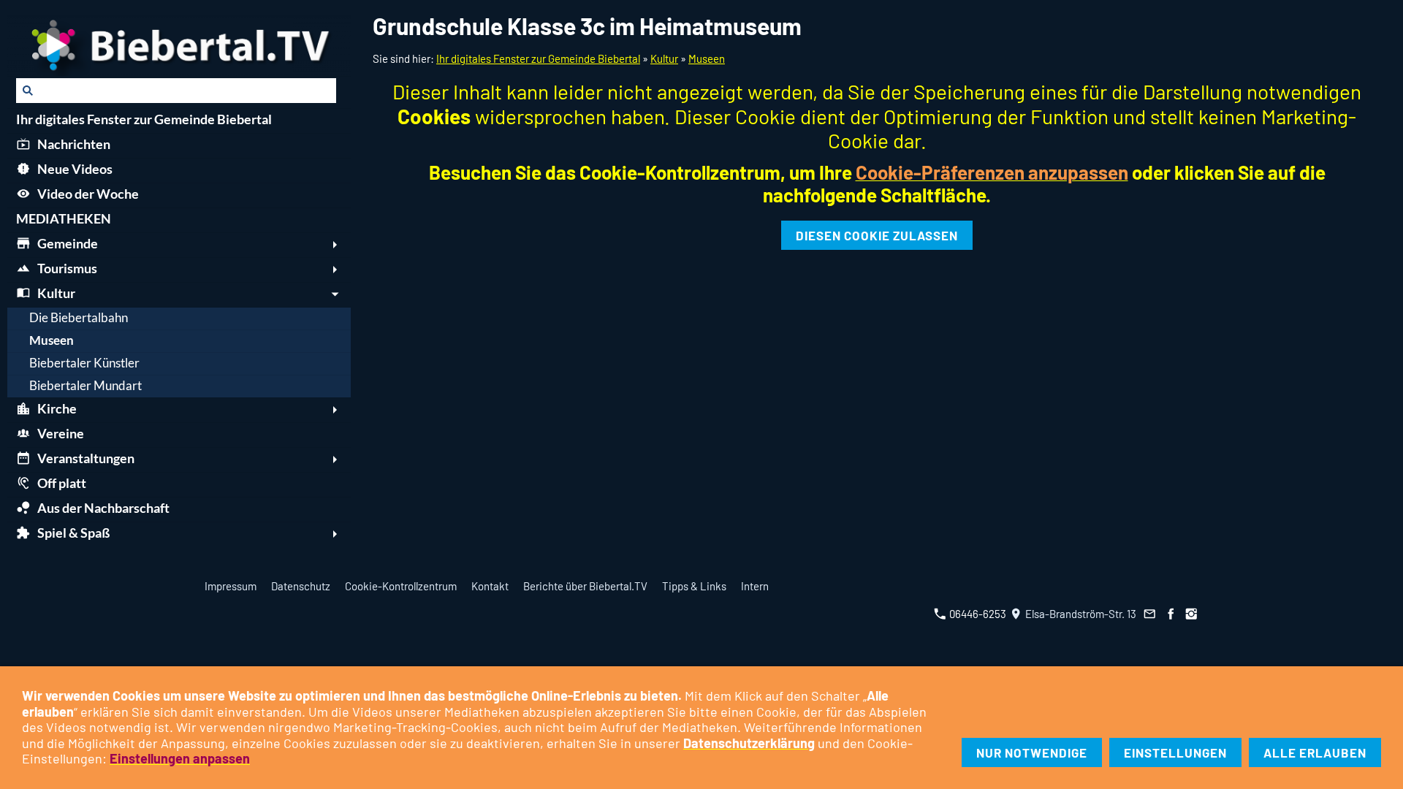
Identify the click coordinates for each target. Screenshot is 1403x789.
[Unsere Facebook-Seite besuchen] (1170, 613)
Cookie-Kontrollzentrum (401, 585)
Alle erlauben (1314, 752)
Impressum (230, 585)
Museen (706, 58)
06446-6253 (976, 613)
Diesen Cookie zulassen (877, 235)
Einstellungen (1175, 752)
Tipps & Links (694, 585)
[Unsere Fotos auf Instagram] (1192, 613)
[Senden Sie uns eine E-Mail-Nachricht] (1150, 613)
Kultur (664, 58)
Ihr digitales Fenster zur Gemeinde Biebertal (538, 58)
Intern (755, 585)
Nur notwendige (1031, 752)
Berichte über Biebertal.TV (585, 585)
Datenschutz (300, 585)
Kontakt (490, 585)
